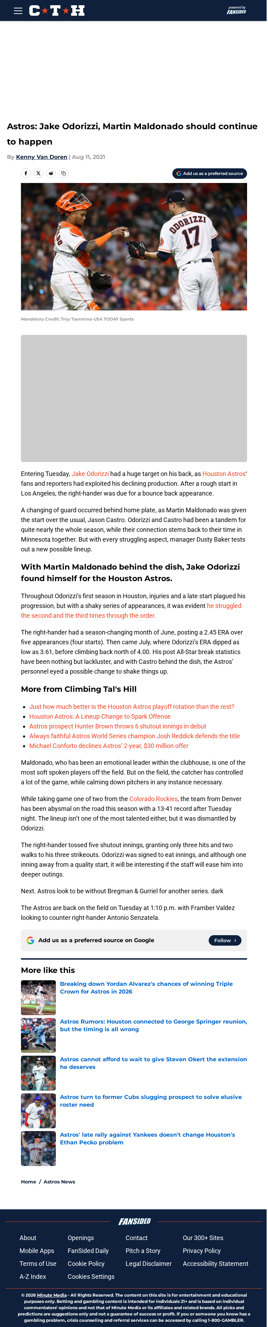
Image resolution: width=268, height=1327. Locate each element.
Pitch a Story (143, 1250)
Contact (137, 1237)
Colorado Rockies (153, 798)
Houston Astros (224, 473)
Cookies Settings (91, 1276)
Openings (81, 1237)
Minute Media (52, 1295)
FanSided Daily (88, 1250)
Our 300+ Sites (203, 1237)
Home (28, 1182)
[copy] (63, 173)
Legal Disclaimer (149, 1263)
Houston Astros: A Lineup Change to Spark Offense (100, 716)
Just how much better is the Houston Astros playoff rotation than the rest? (131, 706)
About (28, 1237)
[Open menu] (18, 10)
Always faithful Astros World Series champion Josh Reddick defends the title (134, 736)
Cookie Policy (86, 1263)
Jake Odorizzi (90, 473)
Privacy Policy (202, 1250)
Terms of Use (38, 1263)
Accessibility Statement (215, 1263)
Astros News (59, 1182)
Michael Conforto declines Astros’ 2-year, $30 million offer (108, 745)
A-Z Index (33, 1276)
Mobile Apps (37, 1250)
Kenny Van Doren (41, 157)
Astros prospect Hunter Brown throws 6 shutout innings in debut (117, 726)
